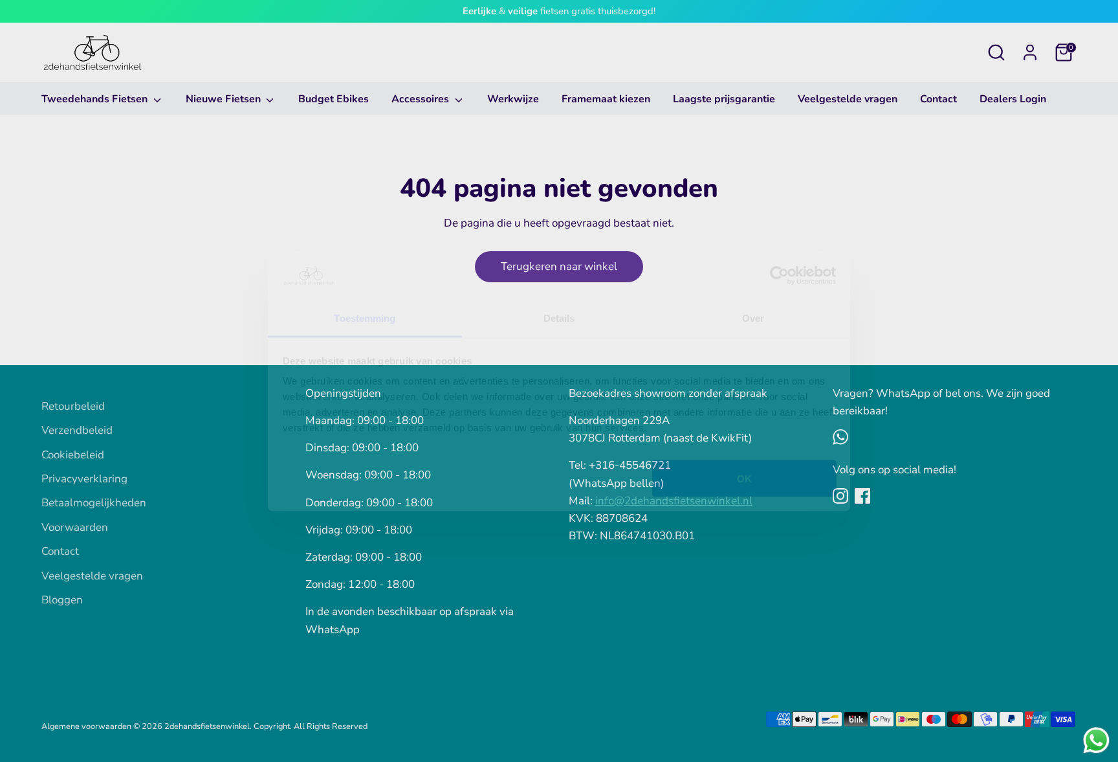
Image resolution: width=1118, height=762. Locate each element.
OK (744, 478)
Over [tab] (753, 318)
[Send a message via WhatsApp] (1096, 740)
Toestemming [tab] (364, 318)
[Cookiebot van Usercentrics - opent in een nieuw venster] (779, 276)
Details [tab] (559, 318)
